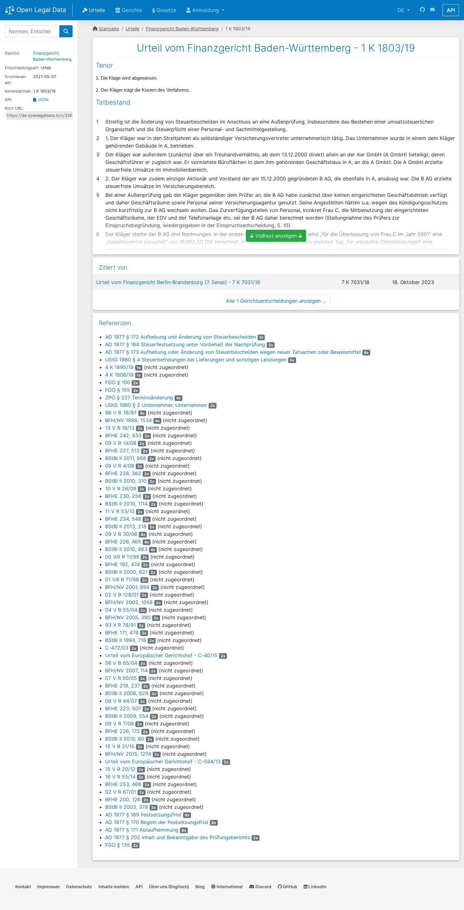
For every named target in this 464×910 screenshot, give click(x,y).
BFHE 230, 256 (123, 496)
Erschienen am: (15, 79)
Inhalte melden (113, 886)
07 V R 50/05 (121, 678)
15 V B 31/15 (119, 746)
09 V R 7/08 (119, 723)
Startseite (109, 28)
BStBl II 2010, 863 (126, 549)
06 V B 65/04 (121, 663)
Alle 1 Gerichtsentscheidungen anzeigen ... (276, 301)
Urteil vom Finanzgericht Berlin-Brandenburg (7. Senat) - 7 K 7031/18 (178, 282)
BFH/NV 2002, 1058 (129, 602)
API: (8, 99)
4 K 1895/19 (119, 367)
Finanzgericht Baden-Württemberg (182, 28)
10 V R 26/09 (120, 488)
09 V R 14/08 (120, 443)
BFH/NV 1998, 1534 (128, 420)
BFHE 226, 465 (123, 541)
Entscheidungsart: (22, 67)
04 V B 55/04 (121, 610)
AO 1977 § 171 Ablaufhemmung (141, 830)
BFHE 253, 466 (123, 784)
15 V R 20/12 (120, 769)
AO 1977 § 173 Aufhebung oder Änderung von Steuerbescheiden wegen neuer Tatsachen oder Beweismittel (233, 352)
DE (401, 10)
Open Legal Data (40, 10)
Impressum (48, 886)
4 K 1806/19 (119, 375)
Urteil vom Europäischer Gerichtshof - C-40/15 (161, 655)
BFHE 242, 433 (123, 435)
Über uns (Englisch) (169, 886)
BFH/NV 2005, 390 (128, 617)
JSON (42, 99)
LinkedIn (316, 886)
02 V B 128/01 (122, 595)
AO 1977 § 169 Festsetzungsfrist (143, 814)
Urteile (96, 10)
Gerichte (131, 10)
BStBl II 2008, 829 (126, 693)
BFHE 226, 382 (123, 473)
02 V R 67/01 (120, 792)
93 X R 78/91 (120, 625)
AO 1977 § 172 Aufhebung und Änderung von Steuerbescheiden (180, 337)
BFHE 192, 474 (122, 564)
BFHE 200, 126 (122, 799)
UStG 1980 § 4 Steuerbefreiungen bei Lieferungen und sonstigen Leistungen (196, 359)
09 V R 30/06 (121, 534)
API (451, 10)
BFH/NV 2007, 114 (126, 670)
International (229, 886)
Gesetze (164, 10)
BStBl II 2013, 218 (125, 526)
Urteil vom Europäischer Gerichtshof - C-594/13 (163, 761)
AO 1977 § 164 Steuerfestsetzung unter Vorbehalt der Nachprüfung (185, 344)
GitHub (289, 886)
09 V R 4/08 (119, 466)
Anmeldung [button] (206, 10)
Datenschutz (79, 886)
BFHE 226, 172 (122, 731)
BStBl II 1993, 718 (125, 640)
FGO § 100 (117, 382)
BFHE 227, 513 (122, 450)
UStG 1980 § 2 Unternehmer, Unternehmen (156, 405)
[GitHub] (422, 10)
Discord (262, 886)
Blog (200, 886)
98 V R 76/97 (121, 413)
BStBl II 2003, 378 (126, 807)
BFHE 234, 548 (123, 519)
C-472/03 (116, 648)
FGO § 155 (117, 390)
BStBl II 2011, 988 (125, 458)
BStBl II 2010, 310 (125, 481)
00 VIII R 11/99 (122, 557)
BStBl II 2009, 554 (126, 716)
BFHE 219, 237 (122, 685)
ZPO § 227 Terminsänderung (139, 397)
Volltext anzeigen (276, 236)
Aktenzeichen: (18, 91)
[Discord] (432, 10)
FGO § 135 (117, 845)
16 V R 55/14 (120, 777)
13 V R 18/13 (119, 428)
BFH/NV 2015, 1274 (128, 754)
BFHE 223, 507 (123, 708)
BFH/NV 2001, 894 (127, 587)
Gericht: (12, 53)
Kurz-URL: (14, 108)
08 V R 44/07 (121, 701)
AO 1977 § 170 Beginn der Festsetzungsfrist (156, 822)
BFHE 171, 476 (122, 632)
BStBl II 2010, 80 (124, 739)
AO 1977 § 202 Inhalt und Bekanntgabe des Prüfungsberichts (177, 837)
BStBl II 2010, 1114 (126, 503)
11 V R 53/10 (119, 511)
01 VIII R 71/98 (122, 579)
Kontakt (23, 886)
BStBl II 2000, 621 (126, 572)
